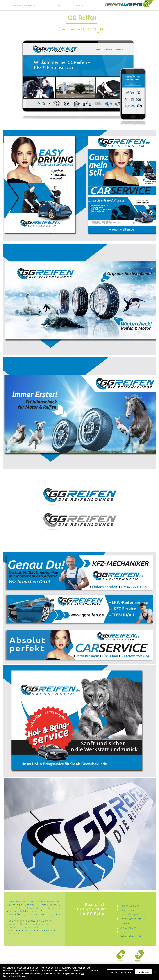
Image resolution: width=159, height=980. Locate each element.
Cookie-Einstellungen (120, 971)
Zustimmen (143, 971)
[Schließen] (155, 972)
